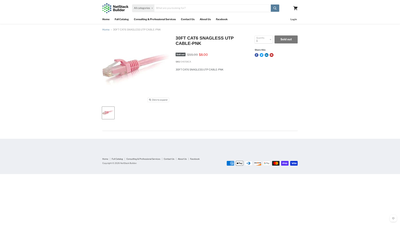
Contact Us (188, 19)
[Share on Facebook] (256, 55)
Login (293, 19)
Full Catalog (122, 19)
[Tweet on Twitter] (261, 55)
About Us (205, 19)
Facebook (222, 19)
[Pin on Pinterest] (271, 55)
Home (106, 19)
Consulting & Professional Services (155, 19)
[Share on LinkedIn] (266, 55)
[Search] (275, 8)
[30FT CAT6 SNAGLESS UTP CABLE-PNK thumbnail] (108, 113)
